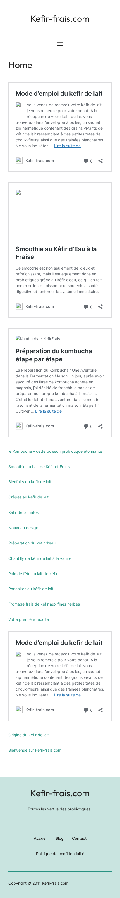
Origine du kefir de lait (28, 734)
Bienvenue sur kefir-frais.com (34, 750)
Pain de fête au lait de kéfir (32, 573)
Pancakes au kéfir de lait (30, 588)
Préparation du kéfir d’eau (32, 543)
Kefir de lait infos (23, 512)
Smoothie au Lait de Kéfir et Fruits (39, 466)
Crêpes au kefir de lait (28, 497)
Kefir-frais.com (60, 18)
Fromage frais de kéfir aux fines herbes (44, 604)
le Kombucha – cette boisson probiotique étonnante (55, 451)
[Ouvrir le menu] (60, 44)
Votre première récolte (28, 619)
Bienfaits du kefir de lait (29, 481)
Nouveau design (23, 527)
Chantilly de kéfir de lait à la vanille (39, 558)
